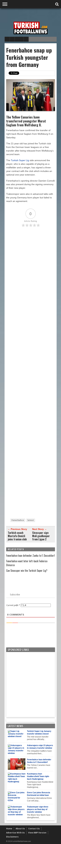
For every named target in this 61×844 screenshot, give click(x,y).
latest (30, 520)
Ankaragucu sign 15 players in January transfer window (40, 746)
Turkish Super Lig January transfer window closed (39, 732)
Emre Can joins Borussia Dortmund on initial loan (38, 793)
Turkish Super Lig (20, 160)
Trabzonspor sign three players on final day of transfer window (37, 809)
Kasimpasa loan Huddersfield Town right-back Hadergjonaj (38, 776)
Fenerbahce (18, 520)
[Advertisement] (33, 14)
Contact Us (34, 828)
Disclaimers (12, 836)
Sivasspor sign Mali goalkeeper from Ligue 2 (41, 536)
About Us (20, 828)
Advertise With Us (15, 832)
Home (9, 828)
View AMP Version (37, 832)
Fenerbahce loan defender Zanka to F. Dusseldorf (30, 555)
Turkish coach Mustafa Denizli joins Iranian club (17, 536)
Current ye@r (13, 605)
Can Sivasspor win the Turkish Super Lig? (26, 571)
